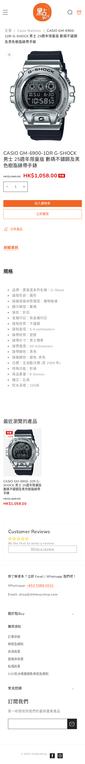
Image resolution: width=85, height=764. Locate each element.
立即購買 (42, 214)
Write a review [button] (42, 549)
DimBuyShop (39, 754)
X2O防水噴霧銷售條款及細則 (28, 674)
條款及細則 (15, 644)
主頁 (9, 30)
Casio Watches (29, 30)
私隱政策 (14, 666)
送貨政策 (14, 651)
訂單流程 (14, 637)
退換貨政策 (15, 659)
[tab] (11, 247)
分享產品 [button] (16, 229)
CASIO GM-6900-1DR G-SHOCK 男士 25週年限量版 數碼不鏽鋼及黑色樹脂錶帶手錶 (22, 452)
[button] (5, 12)
